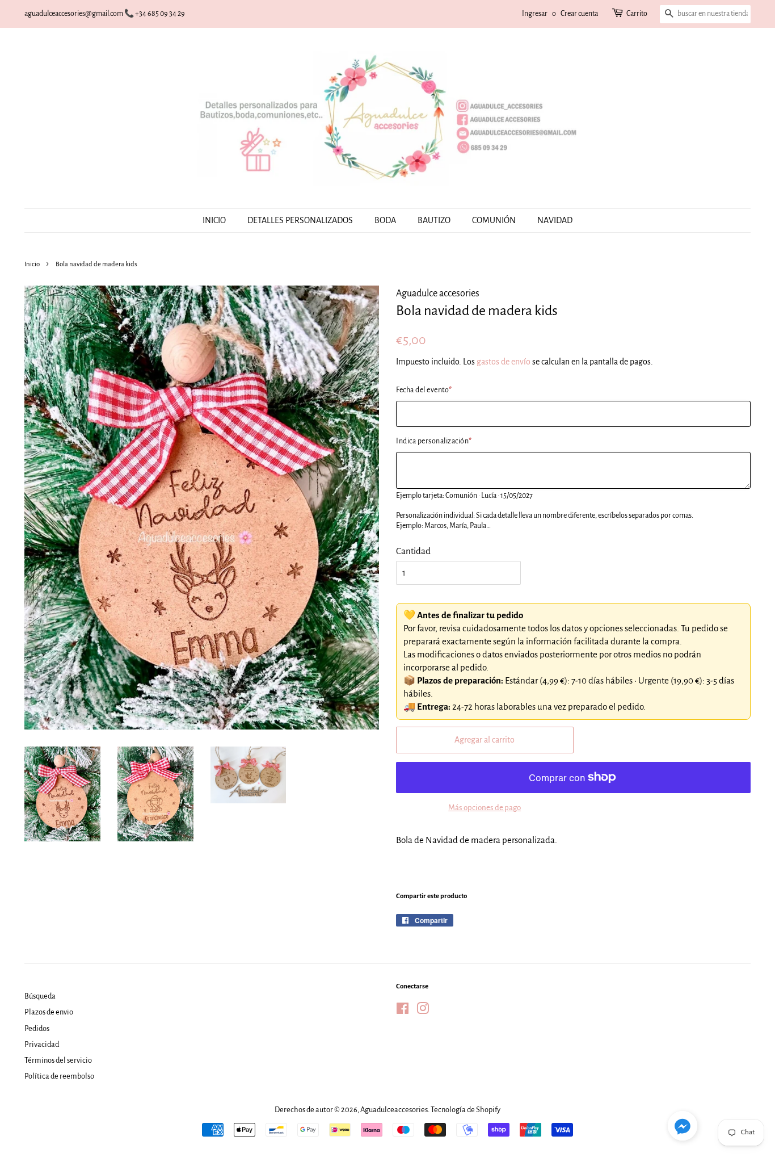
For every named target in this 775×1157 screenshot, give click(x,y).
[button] (682, 1128)
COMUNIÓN (494, 220)
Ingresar (534, 14)
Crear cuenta (579, 14)
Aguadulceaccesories (394, 1109)
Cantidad (413, 551)
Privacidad (41, 1044)
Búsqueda (40, 996)
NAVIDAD (554, 220)
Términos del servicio (58, 1060)
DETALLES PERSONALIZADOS (300, 220)
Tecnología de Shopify (465, 1109)
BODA (385, 220)
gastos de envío (503, 361)
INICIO (214, 220)
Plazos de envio (48, 1012)
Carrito (636, 14)
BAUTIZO (434, 220)
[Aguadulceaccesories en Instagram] (422, 1011)
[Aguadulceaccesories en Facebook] (402, 1011)
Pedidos (36, 1028)
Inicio (32, 264)
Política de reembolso (59, 1076)
